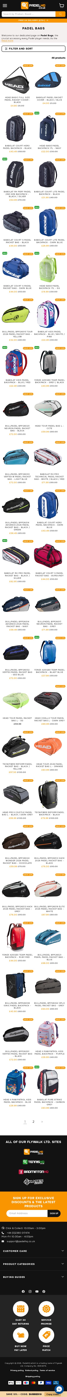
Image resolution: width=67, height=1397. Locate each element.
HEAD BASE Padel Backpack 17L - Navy (49, 147)
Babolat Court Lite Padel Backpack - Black (49, 193)
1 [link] (25, 1122)
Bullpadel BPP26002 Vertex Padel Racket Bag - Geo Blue (17, 672)
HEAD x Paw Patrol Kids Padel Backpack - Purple (50, 1052)
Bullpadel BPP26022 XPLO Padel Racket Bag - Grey (49, 1004)
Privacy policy (17, 1370)
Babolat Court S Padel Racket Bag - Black (17, 241)
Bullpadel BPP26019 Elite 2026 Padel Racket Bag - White (49, 909)
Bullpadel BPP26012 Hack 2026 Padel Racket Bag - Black (49, 860)
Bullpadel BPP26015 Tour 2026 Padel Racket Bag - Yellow (17, 334)
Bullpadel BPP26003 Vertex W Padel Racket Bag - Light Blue (17, 476)
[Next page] (41, 1121)
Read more (7, 40)
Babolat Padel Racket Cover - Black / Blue (49, 98)
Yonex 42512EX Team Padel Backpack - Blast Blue (49, 671)
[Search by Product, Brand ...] (60, 14)
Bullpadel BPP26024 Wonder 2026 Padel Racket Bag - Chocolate (17, 860)
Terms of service (47, 1370)
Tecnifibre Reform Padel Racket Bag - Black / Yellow (17, 766)
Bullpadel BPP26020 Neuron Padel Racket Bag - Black (17, 428)
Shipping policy (32, 1376)
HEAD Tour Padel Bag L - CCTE (49, 427)
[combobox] (33, 14)
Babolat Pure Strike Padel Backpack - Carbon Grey (49, 1102)
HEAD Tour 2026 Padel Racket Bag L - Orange (49, 765)
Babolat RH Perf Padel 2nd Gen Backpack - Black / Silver (17, 194)
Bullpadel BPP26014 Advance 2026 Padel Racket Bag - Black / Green (17, 526)
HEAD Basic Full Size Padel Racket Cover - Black (17, 99)
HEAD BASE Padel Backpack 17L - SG (49, 287)
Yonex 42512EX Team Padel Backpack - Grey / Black (49, 381)
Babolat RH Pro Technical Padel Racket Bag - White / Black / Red (49, 476)
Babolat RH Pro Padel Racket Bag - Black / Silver (17, 575)
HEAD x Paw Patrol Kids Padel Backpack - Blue (17, 1101)
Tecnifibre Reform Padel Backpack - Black (49, 813)
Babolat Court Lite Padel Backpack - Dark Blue (49, 241)
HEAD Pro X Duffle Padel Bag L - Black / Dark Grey (17, 813)
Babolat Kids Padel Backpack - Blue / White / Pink (49, 334)
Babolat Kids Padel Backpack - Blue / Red (17, 381)
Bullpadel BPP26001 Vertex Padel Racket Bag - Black (17, 1053)
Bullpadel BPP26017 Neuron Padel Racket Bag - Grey (49, 624)
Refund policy (31, 1370)
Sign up (54, 1213)
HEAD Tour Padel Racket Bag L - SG (17, 719)
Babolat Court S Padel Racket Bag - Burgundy (49, 574)
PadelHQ (26, 1363)
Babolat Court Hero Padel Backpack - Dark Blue (49, 525)
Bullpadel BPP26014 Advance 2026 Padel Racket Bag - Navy (17, 624)
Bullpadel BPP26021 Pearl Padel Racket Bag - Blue (49, 957)
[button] (5, 5)
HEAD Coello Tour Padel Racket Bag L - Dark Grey (49, 719)
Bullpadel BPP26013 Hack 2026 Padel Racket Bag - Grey (17, 909)
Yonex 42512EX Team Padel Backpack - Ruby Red (17, 956)
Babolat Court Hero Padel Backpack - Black (17, 147)
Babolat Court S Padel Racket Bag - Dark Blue (17, 287)
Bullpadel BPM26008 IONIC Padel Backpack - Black (17, 1005)
